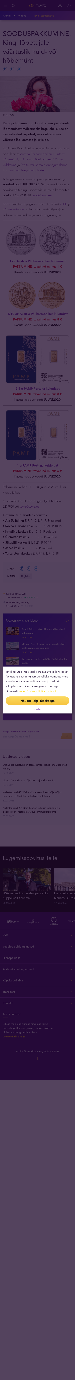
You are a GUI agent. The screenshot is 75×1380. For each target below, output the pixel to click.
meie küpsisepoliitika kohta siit (37, 691)
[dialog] (37, 690)
